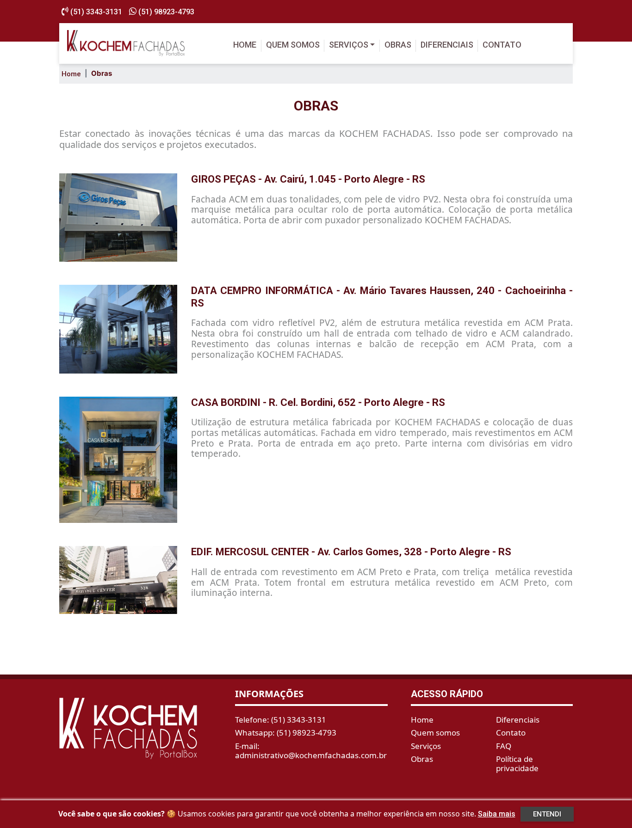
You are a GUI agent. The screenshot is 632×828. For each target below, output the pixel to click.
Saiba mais (496, 814)
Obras (397, 44)
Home (244, 44)
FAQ (503, 746)
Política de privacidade (517, 763)
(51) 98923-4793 (165, 11)
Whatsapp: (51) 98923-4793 (285, 732)
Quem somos (293, 44)
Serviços (348, 44)
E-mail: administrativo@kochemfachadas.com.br (311, 751)
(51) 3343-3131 (95, 11)
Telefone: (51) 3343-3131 (280, 719)
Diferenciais (447, 44)
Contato (502, 44)
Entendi (547, 814)
